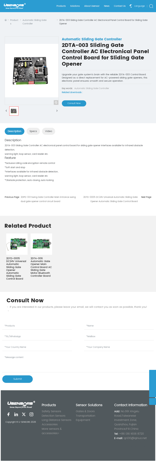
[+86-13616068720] (152, 387)
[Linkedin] (16, 414)
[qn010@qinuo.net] (152, 380)
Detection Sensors (53, 416)
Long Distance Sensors (56, 420)
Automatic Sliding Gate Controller (34, 21)
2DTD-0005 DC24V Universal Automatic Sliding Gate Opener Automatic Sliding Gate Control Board (16, 268)
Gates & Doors (85, 411)
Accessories (50, 424)
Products (14, 21)
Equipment (83, 420)
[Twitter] (24, 414)
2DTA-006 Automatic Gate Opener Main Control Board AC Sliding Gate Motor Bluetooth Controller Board (41, 267)
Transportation (85, 416)
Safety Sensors (51, 411)
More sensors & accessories (52, 431)
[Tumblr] (31, 414)
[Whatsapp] (152, 373)
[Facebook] (8, 414)
